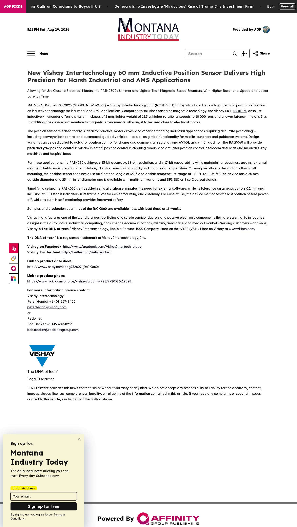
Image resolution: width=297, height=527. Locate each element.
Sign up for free (43, 506)
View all (287, 6)
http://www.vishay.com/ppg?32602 (54, 267)
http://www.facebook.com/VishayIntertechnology (102, 247)
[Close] (79, 439)
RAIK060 (240, 111)
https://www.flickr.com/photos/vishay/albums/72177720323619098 (79, 281)
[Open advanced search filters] (244, 53)
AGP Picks (13, 6)
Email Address (24, 488)
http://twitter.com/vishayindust (86, 252)
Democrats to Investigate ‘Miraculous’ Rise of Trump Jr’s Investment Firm (183, 6)
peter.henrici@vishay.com (46, 307)
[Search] (235, 53)
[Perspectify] (13, 258)
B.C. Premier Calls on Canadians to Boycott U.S (57, 6)
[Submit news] (13, 248)
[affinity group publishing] (13, 269)
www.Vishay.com (241, 229)
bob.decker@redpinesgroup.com (53, 330)
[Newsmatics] (13, 279)
